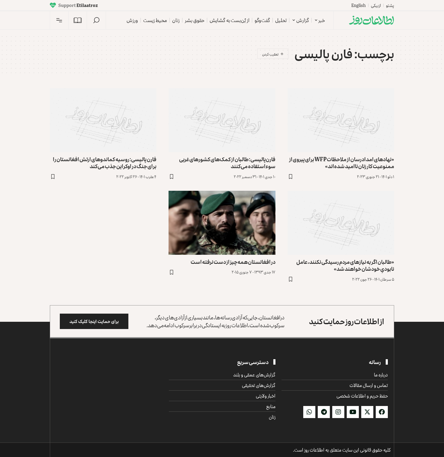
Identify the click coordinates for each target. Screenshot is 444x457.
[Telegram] (324, 412)
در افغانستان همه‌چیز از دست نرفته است (233, 262)
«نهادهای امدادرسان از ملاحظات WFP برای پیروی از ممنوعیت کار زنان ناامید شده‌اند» (341, 162)
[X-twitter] (367, 412)
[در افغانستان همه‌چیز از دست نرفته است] (222, 223)
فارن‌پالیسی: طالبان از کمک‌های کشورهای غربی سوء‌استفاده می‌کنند (227, 162)
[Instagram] (338, 412)
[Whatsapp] (309, 412)
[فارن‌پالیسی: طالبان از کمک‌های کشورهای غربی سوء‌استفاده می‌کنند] (222, 120)
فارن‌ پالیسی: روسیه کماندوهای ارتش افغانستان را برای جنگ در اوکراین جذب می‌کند (104, 162)
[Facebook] (382, 412)
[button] (96, 20)
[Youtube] (353, 412)
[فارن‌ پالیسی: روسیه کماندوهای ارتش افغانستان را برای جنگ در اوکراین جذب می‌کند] (103, 120)
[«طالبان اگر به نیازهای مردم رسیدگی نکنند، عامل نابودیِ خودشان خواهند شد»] (341, 223)
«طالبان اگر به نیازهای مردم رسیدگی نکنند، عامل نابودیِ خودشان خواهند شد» (345, 265)
